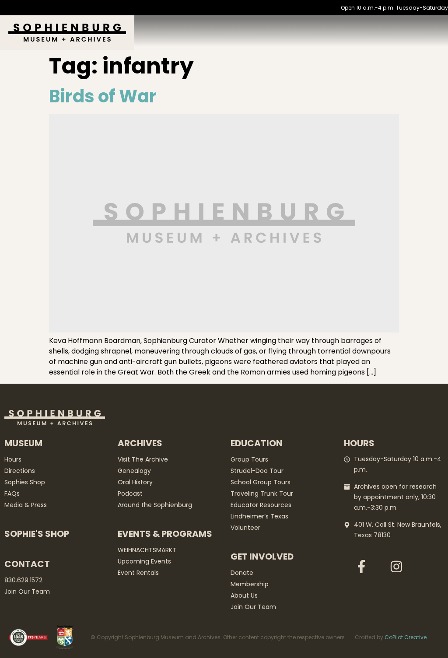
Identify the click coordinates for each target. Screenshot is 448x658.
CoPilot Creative (406, 637)
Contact (27, 564)
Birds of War (103, 96)
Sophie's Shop (36, 534)
